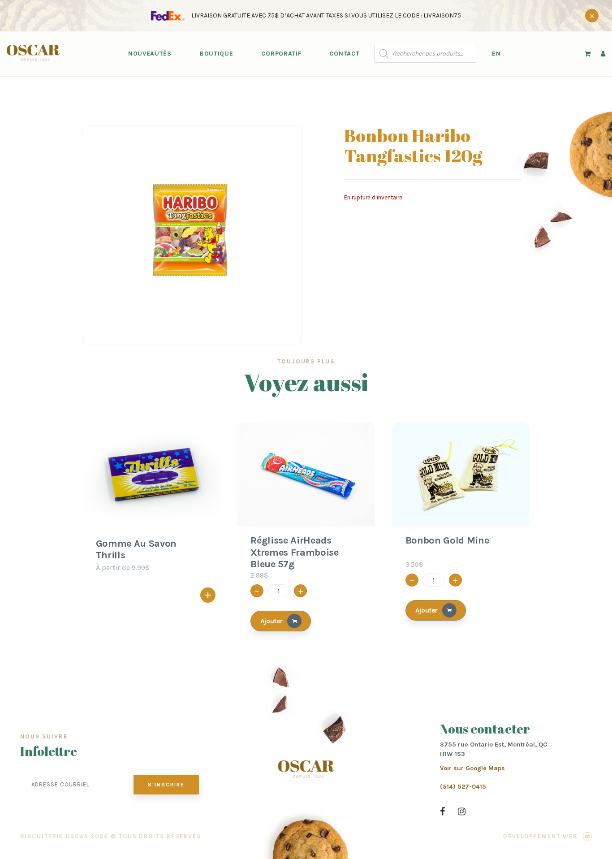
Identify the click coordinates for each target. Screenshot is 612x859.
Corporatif (281, 53)
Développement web (540, 836)
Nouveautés (150, 53)
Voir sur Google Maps (472, 768)
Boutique (216, 53)
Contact (344, 53)
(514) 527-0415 (463, 786)
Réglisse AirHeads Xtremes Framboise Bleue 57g (294, 552)
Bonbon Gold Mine (447, 540)
